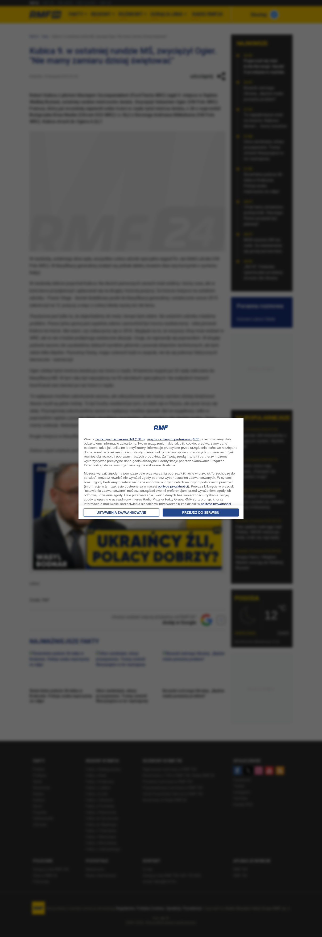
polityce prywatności (173, 486)
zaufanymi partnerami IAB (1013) (120, 439)
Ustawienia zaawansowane (121, 512)
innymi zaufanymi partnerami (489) (173, 439)
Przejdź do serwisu (200, 512)
